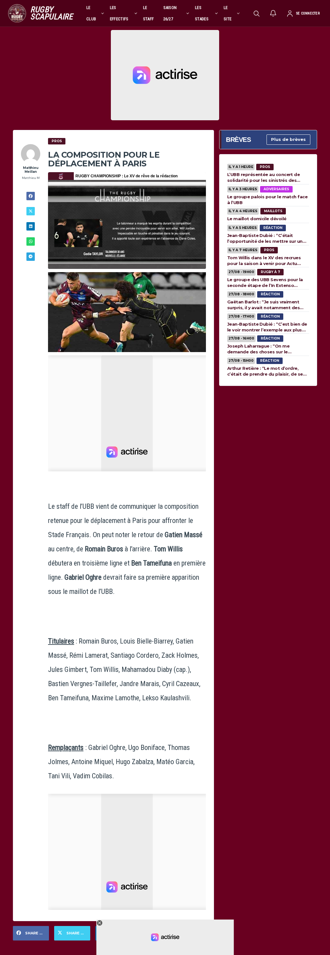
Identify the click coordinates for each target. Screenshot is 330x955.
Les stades (202, 13)
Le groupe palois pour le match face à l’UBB (267, 199)
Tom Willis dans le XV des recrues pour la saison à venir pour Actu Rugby (264, 260)
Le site (227, 13)
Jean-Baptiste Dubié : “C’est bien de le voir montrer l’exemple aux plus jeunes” (267, 326)
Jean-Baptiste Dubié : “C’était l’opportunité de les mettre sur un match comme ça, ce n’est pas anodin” (265, 238)
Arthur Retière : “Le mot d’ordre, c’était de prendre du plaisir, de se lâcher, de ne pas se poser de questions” (265, 371)
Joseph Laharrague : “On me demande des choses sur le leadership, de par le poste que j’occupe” (261, 348)
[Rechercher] (256, 13)
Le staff (148, 13)
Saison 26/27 (170, 13)
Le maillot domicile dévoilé (256, 218)
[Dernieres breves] (273, 13)
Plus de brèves (288, 139)
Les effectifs (119, 13)
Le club (91, 13)
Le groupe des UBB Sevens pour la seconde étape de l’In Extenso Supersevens (265, 282)
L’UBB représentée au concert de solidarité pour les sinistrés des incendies (263, 177)
